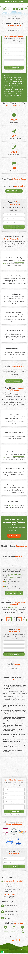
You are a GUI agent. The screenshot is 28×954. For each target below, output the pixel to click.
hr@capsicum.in (9, 914)
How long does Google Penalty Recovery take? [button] (12, 729)
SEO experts (12, 505)
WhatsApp (11, 576)
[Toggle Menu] (26, 9)
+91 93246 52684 (9, 908)
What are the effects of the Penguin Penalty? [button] (14, 706)
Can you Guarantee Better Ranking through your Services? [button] (14, 745)
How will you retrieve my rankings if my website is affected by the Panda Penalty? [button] (14, 712)
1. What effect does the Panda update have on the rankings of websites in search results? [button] (14, 687)
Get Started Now (14, 536)
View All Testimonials (14, 381)
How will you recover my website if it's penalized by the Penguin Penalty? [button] (14, 718)
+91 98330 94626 (9, 905)
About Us (23, 949)
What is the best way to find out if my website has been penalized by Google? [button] (15, 725)
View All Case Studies (14, 191)
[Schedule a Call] (17, 9)
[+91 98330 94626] (19, 9)
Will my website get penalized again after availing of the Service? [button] (14, 740)
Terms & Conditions (15, 949)
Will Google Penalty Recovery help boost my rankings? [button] (14, 735)
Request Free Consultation (13, 1)
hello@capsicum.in (12, 577)
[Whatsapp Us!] (2, 952)
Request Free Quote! (14, 593)
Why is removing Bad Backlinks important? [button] (13, 750)
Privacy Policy (6, 949)
